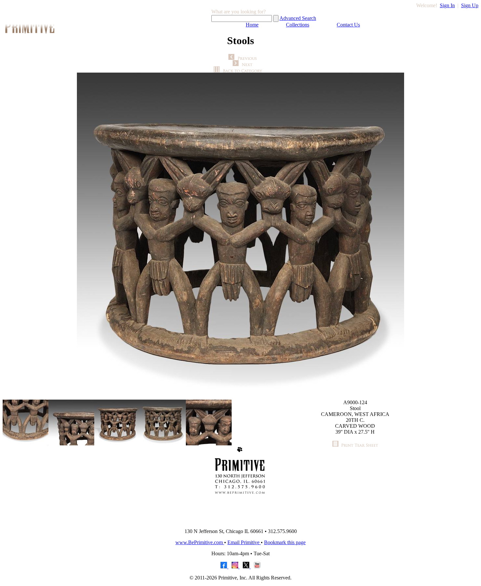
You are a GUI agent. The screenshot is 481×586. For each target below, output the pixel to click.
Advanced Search (297, 18)
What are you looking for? (238, 11)
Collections (297, 24)
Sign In (447, 5)
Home (252, 24)
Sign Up (469, 5)
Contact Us (348, 24)
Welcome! (426, 5)
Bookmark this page (285, 542)
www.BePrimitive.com (199, 542)
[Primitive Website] (240, 521)
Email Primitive (244, 542)
